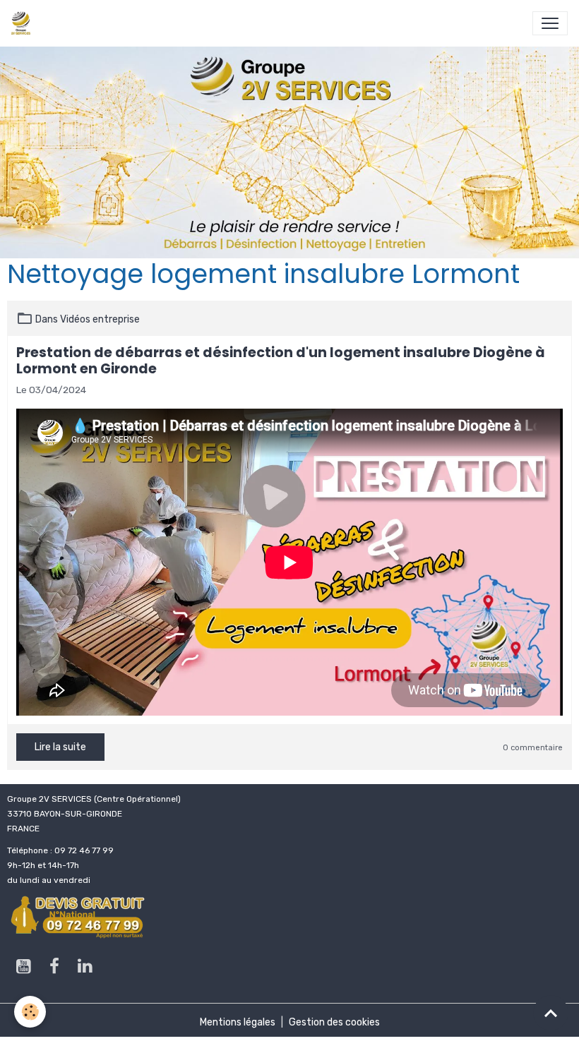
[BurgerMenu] (550, 23)
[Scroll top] (550, 1012)
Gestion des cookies (334, 1022)
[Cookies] (30, 1012)
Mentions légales (237, 1022)
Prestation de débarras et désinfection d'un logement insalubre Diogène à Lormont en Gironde (280, 360)
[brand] (23, 23)
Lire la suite (60, 747)
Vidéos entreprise (100, 319)
